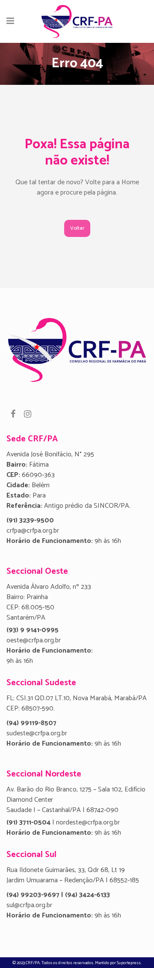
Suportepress (129, 962)
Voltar (77, 228)
